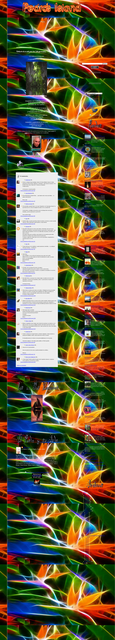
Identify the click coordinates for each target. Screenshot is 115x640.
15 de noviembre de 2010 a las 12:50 (28, 295)
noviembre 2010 (88, 510)
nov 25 (87, 552)
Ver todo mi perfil (20, 467)
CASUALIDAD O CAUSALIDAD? (97, 296)
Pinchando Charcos (89, 163)
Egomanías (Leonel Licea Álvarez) (92, 373)
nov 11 (87, 527)
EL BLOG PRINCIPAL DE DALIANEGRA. (93, 180)
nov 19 (87, 542)
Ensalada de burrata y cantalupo (97, 146)
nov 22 (87, 547)
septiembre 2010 (88, 507)
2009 (85, 492)
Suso (27, 218)
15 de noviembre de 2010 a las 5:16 (27, 241)
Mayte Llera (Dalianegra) (31, 357)
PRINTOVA (28, 275)
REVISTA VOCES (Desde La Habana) (93, 228)
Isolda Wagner (28, 265)
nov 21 (87, 546)
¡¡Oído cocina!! (88, 145)
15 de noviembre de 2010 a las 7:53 (27, 249)
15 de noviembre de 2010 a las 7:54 (27, 262)
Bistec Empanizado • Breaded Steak (98, 435)
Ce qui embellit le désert (90, 453)
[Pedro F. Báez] (94, 105)
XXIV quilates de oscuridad (90, 417)
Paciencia (87, 446)
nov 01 (87, 512)
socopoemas (87, 237)
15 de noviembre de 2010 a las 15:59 (28, 318)
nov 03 (87, 515)
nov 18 (87, 541)
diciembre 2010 (88, 561)
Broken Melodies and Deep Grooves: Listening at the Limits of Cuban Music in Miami (97, 211)
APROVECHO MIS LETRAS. (90, 341)
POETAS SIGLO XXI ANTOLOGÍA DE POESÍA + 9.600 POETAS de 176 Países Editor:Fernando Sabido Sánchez (95, 317)
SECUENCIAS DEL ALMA (90, 287)
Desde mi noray (88, 203)
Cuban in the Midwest (89, 433)
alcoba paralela (88, 277)
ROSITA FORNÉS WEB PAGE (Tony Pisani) (94, 462)
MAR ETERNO (88, 390)
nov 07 (87, 521)
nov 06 (87, 520)
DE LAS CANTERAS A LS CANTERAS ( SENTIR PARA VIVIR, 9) (98, 136)
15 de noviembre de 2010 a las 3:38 (27, 216)
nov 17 (87, 539)
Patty (27, 244)
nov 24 (87, 550)
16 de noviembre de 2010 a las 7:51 (27, 354)
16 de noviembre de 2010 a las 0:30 (27, 342)
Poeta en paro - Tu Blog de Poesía (92, 339)
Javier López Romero (30, 345)
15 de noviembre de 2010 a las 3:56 (27, 223)
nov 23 (87, 549)
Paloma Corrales (29, 203)
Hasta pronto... (88, 358)
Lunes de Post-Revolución (90, 245)
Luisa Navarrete (29, 193)
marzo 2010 (87, 498)
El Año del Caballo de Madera (97, 407)
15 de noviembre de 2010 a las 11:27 (27, 285)
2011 (85, 562)
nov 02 (87, 514)
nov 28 (87, 556)
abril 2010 (87, 500)
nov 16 (87, 538)
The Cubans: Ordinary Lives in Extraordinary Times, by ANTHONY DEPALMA (98, 247)
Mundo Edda (87, 406)
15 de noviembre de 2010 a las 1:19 (27, 201)
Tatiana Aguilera (29, 287)
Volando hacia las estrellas (90, 170)
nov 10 (87, 526)
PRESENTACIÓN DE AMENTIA (97, 306)
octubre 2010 (87, 509)
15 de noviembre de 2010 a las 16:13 (28, 328)
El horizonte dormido (89, 357)
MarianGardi (28, 307)
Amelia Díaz (28, 179)
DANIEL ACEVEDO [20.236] (96, 319)
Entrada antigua (54, 369)
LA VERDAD (93, 182)
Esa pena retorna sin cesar (90, 204)
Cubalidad (93, 425)
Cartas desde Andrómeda (40, 167)
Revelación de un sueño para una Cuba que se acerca (31, 51)
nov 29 (87, 558)
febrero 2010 (87, 497)
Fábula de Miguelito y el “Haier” (91, 366)
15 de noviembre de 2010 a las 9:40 (27, 273)
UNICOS (93, 381)
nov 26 (87, 553)
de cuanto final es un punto (90, 164)
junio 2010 (87, 503)
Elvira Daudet (88, 398)
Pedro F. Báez (28, 320)
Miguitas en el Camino (90, 295)
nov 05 (87, 518)
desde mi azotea (88, 133)
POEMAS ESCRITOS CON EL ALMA (92, 218)
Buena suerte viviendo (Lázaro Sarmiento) (94, 380)
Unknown (27, 226)
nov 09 (87, 524)
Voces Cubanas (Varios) (90, 456)
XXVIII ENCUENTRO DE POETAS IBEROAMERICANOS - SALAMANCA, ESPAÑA (97, 194)
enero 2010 (87, 495)
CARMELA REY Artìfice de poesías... (93, 305)
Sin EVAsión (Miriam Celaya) (91, 365)
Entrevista (87, 238)
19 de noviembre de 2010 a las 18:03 (28, 362)
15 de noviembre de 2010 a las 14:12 (28, 304)
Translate (99, 95)
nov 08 (87, 523)
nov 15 (87, 534)
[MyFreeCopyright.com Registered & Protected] (37, 472)
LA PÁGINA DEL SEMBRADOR (91, 347)
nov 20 (87, 544)
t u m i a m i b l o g (89, 208)
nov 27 (87, 555)
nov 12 (87, 529)
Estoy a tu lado (88, 257)
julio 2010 (87, 504)
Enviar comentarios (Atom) (29, 372)
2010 (85, 494)
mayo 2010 (87, 501)
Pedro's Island (13, 39)
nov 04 (87, 517)
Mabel (27, 251)
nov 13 (87, 530)
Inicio (38, 369)
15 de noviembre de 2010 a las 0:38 (27, 190)
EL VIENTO (87, 399)
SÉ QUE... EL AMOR (95, 348)
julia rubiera (28, 298)
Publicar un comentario (21, 365)
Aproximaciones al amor (29, 167)
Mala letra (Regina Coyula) (90, 267)
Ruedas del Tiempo (89, 416)
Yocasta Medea (49, 167)
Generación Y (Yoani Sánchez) (91, 459)
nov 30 (87, 559)
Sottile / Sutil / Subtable (89, 374)
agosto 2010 (87, 506)
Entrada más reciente (21, 369)
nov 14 (87, 532)
